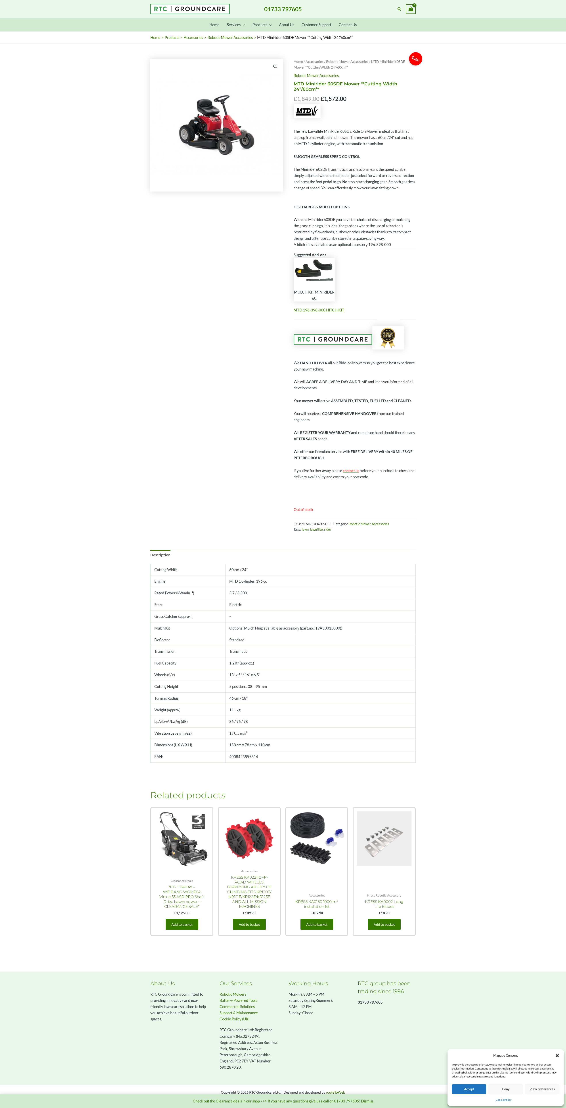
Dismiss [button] (367, 1101)
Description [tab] (160, 555)
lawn (305, 529)
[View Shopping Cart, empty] (411, 9)
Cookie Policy (503, 1099)
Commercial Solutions (237, 1006)
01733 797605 (283, 9)
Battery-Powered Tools (238, 1000)
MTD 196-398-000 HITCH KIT (319, 310)
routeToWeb (335, 1092)
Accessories (314, 61)
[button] (557, 1055)
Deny (506, 1089)
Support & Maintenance (239, 1012)
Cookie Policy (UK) (235, 1019)
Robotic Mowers (233, 994)
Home (298, 61)
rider (327, 529)
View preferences (542, 1089)
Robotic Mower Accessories (347, 61)
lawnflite (316, 529)
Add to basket (182, 924)
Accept (469, 1089)
